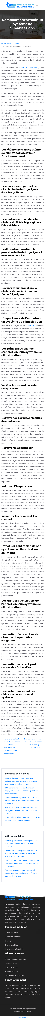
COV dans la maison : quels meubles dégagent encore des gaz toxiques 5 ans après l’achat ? (22, 791)
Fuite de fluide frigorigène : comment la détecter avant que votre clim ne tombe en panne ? (22, 863)
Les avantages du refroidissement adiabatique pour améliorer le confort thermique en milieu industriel (21, 781)
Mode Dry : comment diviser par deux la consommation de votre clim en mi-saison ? (22, 843)
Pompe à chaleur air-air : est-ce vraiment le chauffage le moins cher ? (33, 743)
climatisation (31, 326)
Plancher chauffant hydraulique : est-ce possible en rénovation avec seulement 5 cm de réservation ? (11, 746)
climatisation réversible (28, 68)
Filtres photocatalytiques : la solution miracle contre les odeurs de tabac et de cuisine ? (22, 801)
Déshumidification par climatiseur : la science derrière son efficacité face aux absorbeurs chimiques (21, 853)
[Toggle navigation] (36, 5)
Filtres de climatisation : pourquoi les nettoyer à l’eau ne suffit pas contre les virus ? (21, 810)
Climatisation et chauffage (11, 43)
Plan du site (22, 1017)
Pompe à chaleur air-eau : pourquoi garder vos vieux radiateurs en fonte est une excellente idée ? (21, 873)
